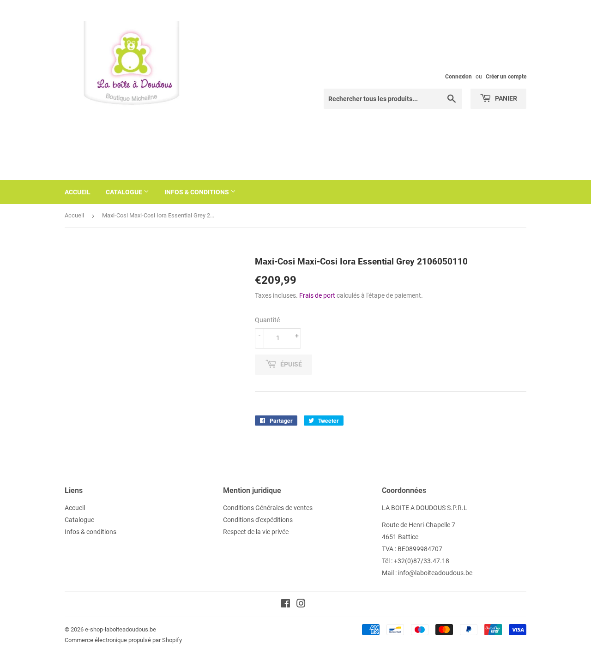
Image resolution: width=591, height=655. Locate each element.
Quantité (267, 320)
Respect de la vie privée (256, 531)
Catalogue (125, 192)
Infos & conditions (197, 192)
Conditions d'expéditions (258, 519)
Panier (505, 98)
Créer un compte (506, 76)
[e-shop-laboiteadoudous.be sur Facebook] (285, 604)
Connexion (458, 76)
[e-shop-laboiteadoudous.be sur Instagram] (301, 604)
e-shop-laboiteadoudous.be (120, 629)
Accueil (77, 192)
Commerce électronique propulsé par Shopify (123, 640)
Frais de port (317, 295)
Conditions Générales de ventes (268, 507)
